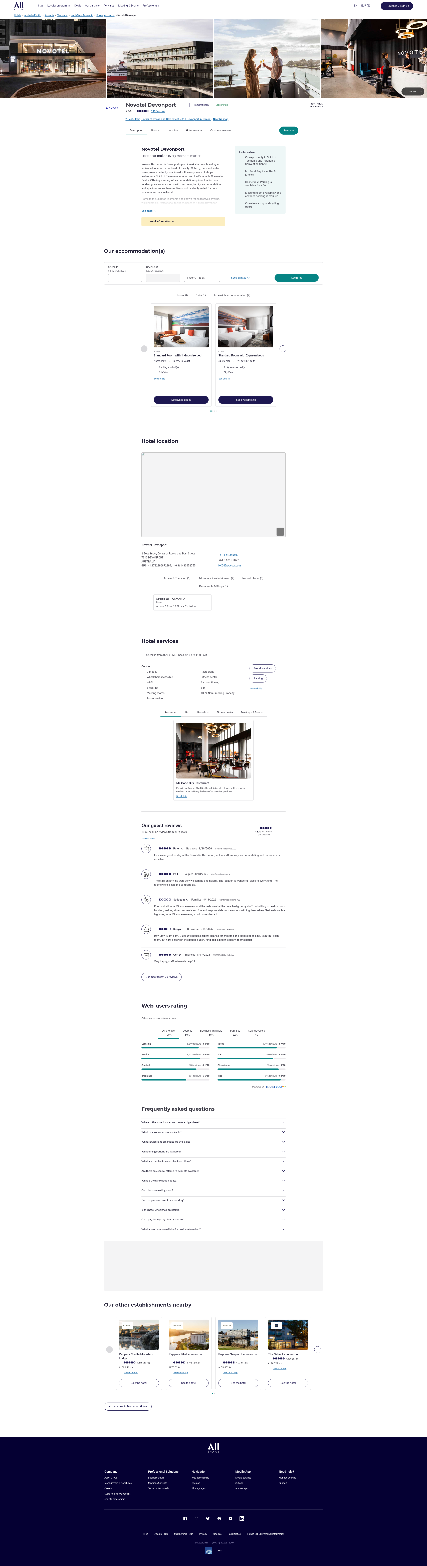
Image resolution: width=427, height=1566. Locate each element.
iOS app (239, 1483)
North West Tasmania (82, 15)
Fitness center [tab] (225, 712)
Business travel (156, 1477)
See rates (288, 130)
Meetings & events (157, 1483)
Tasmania (62, 15)
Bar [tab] (187, 712)
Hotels (17, 15)
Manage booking (287, 1477)
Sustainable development (117, 1493)
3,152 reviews (158, 111)
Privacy (203, 1534)
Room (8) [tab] (182, 295)
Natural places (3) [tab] (252, 578)
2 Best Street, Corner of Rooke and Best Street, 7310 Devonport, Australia (168, 119)
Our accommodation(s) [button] (134, 251)
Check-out (155, 268)
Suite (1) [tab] (201, 295)
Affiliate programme (114, 1499)
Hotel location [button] (159, 441)
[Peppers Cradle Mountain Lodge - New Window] (139, 1335)
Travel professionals (158, 1488)
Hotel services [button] (159, 641)
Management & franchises (118, 1483)
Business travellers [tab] (211, 1032)
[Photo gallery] (213, 58)
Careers (108, 1488)
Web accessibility (200, 1477)
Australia (49, 15)
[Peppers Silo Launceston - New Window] (189, 1335)
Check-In (117, 268)
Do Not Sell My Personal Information (265, 1534)
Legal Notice (234, 1534)
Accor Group (110, 1477)
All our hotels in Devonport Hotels (127, 1406)
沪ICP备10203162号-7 (224, 1542)
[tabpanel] (213, 358)
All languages (198, 1488)
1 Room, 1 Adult (195, 277)
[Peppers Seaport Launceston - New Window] (238, 1335)
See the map (220, 119)
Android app (241, 1488)
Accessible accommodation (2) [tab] (232, 295)
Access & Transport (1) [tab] (177, 578)
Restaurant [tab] (170, 712)
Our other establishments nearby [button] (147, 1305)
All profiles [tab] (168, 1032)
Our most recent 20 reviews (161, 976)
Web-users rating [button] (164, 1006)
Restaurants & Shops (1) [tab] (213, 586)
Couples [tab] (187, 1032)
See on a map (131, 1372)
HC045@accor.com (229, 565)
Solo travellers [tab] (256, 1032)
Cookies (217, 1534)
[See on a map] (213, 494)
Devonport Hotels (105, 15)
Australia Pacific (32, 15)
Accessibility (256, 688)
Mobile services (243, 1477)
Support (283, 1483)
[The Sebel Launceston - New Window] (288, 1335)
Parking (258, 678)
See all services (263, 668)
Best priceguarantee (316, 105)
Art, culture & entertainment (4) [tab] (216, 578)
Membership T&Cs (183, 1534)
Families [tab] (235, 1032)
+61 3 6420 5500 (228, 554)
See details (181, 796)
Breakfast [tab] (203, 712)
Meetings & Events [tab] (252, 712)
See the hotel (139, 1383)
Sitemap (196, 1483)
